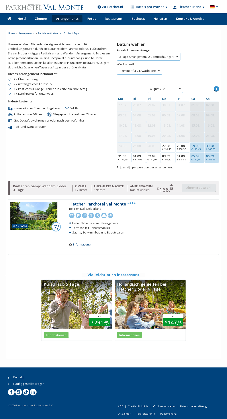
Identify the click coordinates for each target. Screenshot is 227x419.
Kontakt (18, 377)
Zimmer (41, 18)
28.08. (181, 147)
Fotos (91, 18)
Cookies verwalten (164, 406)
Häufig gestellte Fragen (28, 384)
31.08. (122, 157)
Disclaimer (124, 413)
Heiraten (160, 18)
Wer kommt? (126, 64)
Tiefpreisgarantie (145, 413)
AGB (120, 406)
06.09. (210, 157)
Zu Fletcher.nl (112, 7)
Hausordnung (168, 413)
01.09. (137, 157)
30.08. (210, 147)
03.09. (166, 157)
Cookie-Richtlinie (138, 406)
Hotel (22, 18)
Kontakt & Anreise (190, 18)
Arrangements (67, 18)
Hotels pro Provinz (150, 7)
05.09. (196, 157)
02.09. (152, 157)
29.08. (196, 147)
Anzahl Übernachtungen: (134, 50)
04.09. (181, 157)
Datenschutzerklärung (193, 406)
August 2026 (158, 89)
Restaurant (114, 18)
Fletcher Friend (190, 7)
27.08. (166, 147)
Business (138, 18)
